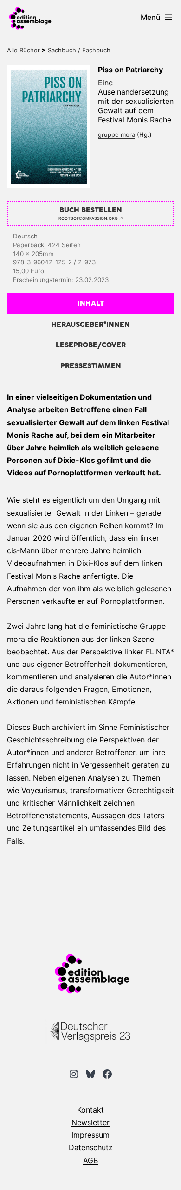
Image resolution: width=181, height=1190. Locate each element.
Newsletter (90, 1122)
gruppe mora (116, 134)
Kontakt (90, 1109)
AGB (90, 1160)
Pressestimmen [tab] (90, 366)
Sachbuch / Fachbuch (79, 50)
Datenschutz (91, 1147)
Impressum (90, 1134)
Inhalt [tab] (91, 303)
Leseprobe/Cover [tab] (91, 345)
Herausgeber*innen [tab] (90, 324)
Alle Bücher (23, 50)
